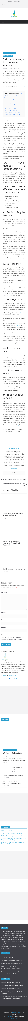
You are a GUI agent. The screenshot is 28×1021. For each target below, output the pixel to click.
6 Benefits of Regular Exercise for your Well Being (13, 514)
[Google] (15, 473)
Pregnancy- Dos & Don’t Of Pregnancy (10, 988)
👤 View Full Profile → (14, 678)
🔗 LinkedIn (4, 675)
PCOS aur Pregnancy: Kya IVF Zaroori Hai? (12, 775)
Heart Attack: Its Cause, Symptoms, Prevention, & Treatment (11, 543)
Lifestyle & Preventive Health (9, 53)
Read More (14, 468)
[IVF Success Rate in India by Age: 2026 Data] (6, 769)
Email (3, 620)
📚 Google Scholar (11, 675)
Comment (4, 592)
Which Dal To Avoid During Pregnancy (10, 982)
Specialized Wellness (7, 55)
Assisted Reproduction (8, 749)
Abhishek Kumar (17, 68)
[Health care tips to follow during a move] (14, 554)
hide (21, 93)
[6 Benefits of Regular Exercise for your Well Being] (14, 494)
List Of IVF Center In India (13, 998)
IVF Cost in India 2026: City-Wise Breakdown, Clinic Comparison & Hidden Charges (13, 782)
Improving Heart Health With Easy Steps (14, 479)
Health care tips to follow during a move (14, 570)
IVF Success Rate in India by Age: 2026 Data (18, 768)
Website (3, 627)
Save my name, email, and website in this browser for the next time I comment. (12, 638)
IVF (15, 749)
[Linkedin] (13, 473)
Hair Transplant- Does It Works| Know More (14, 484)
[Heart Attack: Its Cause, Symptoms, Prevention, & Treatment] (14, 524)
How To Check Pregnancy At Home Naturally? (12, 985)
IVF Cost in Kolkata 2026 (12, 753)
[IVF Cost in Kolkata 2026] (14, 735)
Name (3, 613)
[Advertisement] (14, 700)
